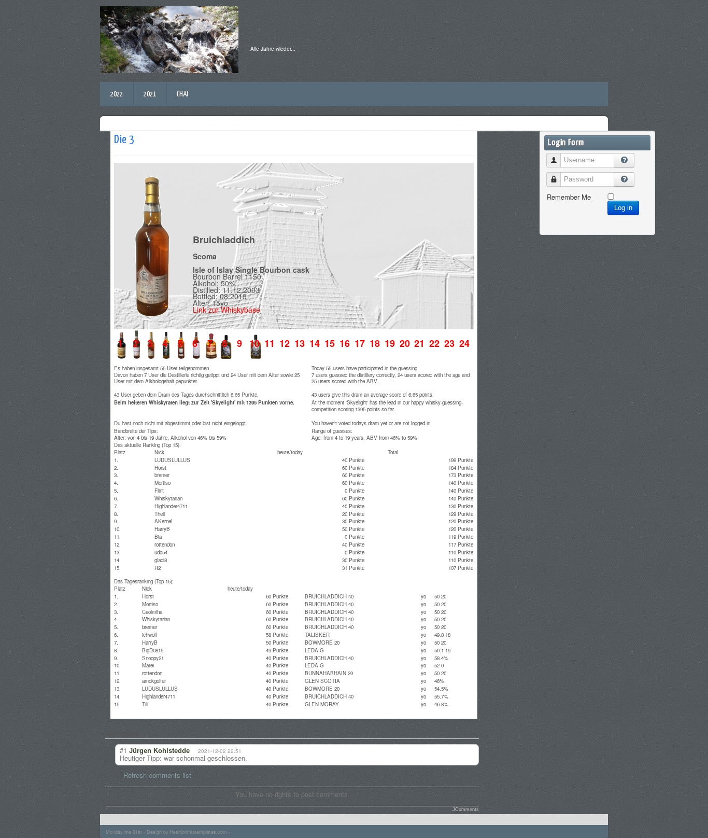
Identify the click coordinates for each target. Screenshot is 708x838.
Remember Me (569, 197)
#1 (123, 750)
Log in (623, 208)
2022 (116, 94)
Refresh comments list (157, 775)
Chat (183, 94)
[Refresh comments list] (147, 733)
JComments (465, 809)
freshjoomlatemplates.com (198, 832)
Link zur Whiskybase (226, 309)
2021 (150, 94)
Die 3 (124, 140)
